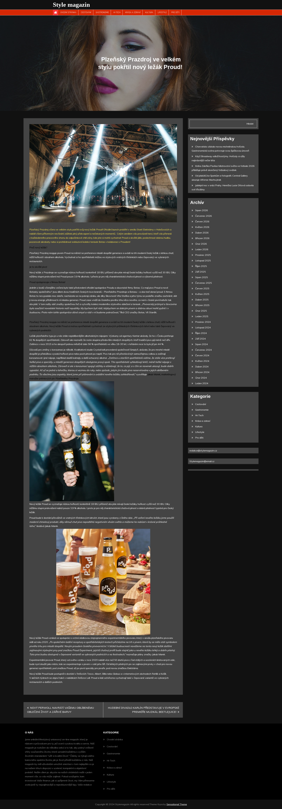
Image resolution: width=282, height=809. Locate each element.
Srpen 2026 (201, 210)
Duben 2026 (202, 232)
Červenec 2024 (203, 349)
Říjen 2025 (201, 266)
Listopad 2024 (203, 327)
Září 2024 (200, 338)
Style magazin (71, 4)
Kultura (149, 12)
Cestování (86, 12)
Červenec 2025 (203, 282)
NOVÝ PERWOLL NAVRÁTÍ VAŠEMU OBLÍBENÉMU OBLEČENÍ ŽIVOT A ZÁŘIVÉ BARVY (60, 710)
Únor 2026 (201, 243)
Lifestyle (162, 12)
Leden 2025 (201, 316)
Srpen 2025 (201, 277)
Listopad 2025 (203, 260)
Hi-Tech (117, 12)
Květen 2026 (202, 227)
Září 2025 (200, 271)
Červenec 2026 (203, 215)
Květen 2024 (202, 360)
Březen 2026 (202, 238)
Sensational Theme (177, 804)
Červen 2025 (202, 288)
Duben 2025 (202, 299)
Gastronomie (102, 12)
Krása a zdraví (133, 12)
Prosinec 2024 (203, 321)
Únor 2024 (201, 377)
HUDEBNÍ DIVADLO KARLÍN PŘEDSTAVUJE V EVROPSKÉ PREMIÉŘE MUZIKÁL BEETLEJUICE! (143, 710)
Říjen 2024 (201, 333)
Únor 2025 (201, 310)
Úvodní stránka (68, 12)
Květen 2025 (202, 294)
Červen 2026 (202, 221)
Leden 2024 (201, 383)
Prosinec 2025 (203, 254)
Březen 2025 (202, 305)
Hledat (250, 123)
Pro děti (175, 12)
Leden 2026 (201, 249)
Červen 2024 (202, 355)
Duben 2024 (202, 366)
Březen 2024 (202, 372)
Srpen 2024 (201, 344)
